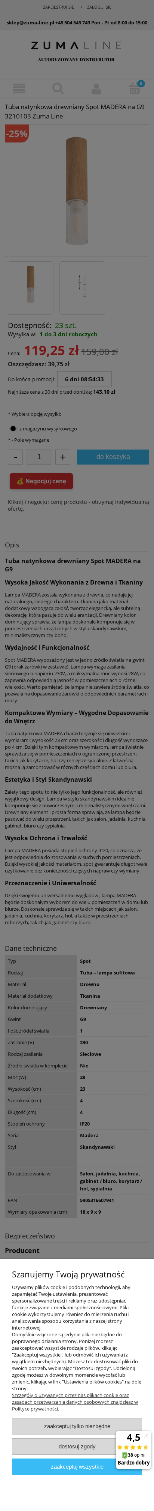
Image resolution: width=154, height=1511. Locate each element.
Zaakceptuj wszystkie (77, 1466)
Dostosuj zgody (77, 1446)
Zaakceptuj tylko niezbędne (77, 1426)
